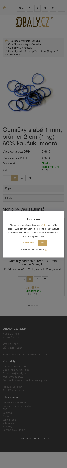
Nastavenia (28, 242)
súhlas (44, 224)
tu (46, 249)
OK (42, 242)
